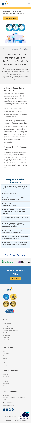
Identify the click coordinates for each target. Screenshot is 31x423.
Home (6, 48)
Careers (5, 386)
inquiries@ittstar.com (9, 405)
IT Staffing (5, 374)
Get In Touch (15, 278)
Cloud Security (6, 335)
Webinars (5, 356)
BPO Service (6, 376)
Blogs (4, 351)
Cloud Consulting (7, 323)
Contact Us (6, 395)
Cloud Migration (7, 326)
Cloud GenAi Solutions (8, 342)
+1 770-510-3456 (8, 402)
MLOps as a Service (25, 48)
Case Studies (6, 353)
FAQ (4, 362)
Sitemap (5, 365)
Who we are (6, 379)
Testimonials (6, 383)
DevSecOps (6, 337)
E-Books (5, 358)
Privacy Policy (9, 420)
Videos (4, 360)
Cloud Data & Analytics (15, 48)
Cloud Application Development (11, 330)
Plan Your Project (10, 18)
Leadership (5, 381)
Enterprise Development (9, 339)
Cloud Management (8, 328)
